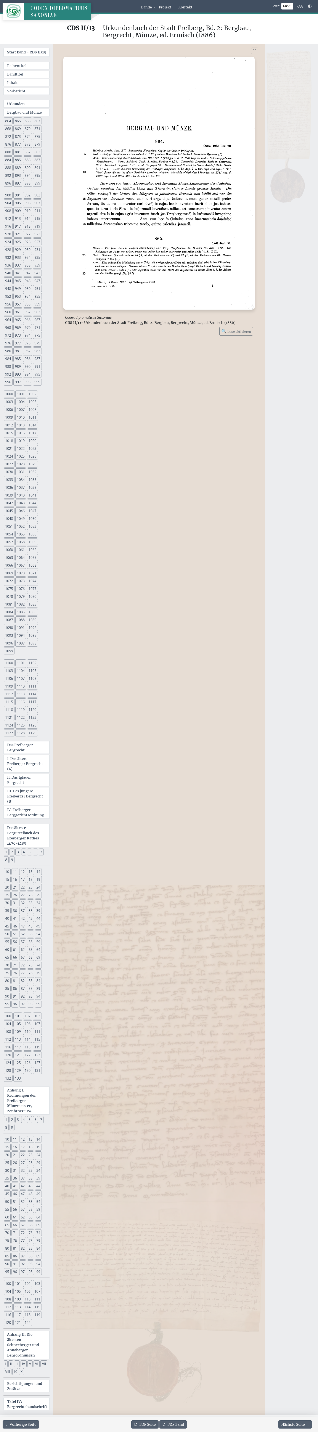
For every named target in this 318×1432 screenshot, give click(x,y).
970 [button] (28, 327)
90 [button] (7, 996)
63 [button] (30, 949)
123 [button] (37, 1055)
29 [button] (38, 895)
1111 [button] (32, 686)
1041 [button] (32, 495)
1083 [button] (32, 604)
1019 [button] (21, 440)
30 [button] (7, 902)
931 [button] (37, 249)
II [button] (11, 1363)
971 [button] (37, 327)
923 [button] (37, 234)
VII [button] (44, 1363)
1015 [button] (9, 433)
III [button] (17, 1363)
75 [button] (7, 973)
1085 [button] (21, 612)
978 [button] (28, 343)
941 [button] (18, 273)
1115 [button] (9, 701)
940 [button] (8, 273)
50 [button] (7, 934)
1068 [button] (32, 565)
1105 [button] (32, 670)
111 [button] (37, 1031)
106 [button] (28, 1023)
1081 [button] (9, 604)
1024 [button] (9, 456)
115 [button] (37, 1039)
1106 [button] (9, 678)
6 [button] (35, 852)
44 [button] (38, 918)
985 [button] (18, 358)
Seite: (276, 6)
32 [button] (23, 902)
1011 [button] (32, 417)
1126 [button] (32, 725)
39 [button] (38, 910)
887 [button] (37, 160)
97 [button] (23, 1004)
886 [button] (28, 160)
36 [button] (15, 910)
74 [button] (38, 965)
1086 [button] (32, 612)
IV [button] (23, 1363)
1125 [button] (21, 725)
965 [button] (18, 319)
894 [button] (28, 175)
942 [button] (28, 273)
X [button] (21, 1371)
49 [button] (38, 926)
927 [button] (37, 241)
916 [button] (8, 226)
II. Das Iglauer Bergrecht (19, 780)
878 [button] (28, 144)
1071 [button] (32, 573)
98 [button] (30, 1004)
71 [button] (15, 965)
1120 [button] (32, 709)
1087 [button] (9, 619)
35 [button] (7, 910)
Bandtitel (15, 74)
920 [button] (8, 234)
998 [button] (28, 382)
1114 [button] (32, 694)
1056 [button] (32, 534)
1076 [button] (21, 588)
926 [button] (28, 241)
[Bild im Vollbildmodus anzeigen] (254, 51)
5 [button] (30, 852)
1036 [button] (9, 487)
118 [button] (28, 1047)
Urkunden (16, 104)
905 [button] (18, 203)
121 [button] (18, 1055)
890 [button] (28, 167)
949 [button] (18, 288)
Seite (147, 1424)
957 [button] (18, 304)
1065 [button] (32, 557)
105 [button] (18, 1023)
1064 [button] (21, 557)
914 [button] (28, 218)
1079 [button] (21, 596)
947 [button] (37, 280)
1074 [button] (32, 581)
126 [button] (28, 1062)
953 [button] (18, 296)
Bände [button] (147, 7)
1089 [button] (32, 619)
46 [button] (15, 926)
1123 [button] (32, 717)
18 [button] (30, 879)
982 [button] (28, 351)
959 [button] (37, 304)
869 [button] (18, 128)
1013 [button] (21, 425)
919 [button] (37, 226)
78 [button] (30, 973)
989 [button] (18, 366)
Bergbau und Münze (24, 112)
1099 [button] (9, 651)
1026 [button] (32, 456)
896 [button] (8, 183)
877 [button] (18, 144)
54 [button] (38, 934)
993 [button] (18, 374)
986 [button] (28, 358)
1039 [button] (9, 495)
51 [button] (15, 934)
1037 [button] (21, 487)
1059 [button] (32, 542)
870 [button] (28, 128)
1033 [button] (9, 479)
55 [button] (7, 941)
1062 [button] (32, 549)
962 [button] (28, 312)
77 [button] (23, 973)
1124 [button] (9, 725)
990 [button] (28, 366)
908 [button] (8, 210)
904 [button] (8, 203)
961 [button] (18, 312)
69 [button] (38, 957)
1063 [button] (9, 557)
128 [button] (8, 1070)
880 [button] (8, 152)
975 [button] (37, 335)
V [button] (30, 1363)
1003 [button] (9, 401)
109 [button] (18, 1031)
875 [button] (37, 136)
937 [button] (18, 265)
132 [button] (8, 1078)
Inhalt (12, 82)
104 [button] (8, 1023)
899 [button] (37, 183)
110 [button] (28, 1031)
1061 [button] (21, 549)
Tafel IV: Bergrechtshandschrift (27, 1404)
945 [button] (18, 280)
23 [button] (30, 887)
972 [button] (8, 335)
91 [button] (15, 996)
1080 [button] (32, 596)
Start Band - (26, 52)
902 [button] (28, 195)
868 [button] (8, 128)
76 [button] (15, 973)
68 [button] (30, 957)
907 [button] (37, 203)
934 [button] (28, 257)
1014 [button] (32, 425)
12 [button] (23, 871)
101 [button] (18, 1016)
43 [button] (30, 918)
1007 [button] (21, 409)
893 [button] (18, 175)
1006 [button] (9, 409)
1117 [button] (32, 701)
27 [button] (23, 895)
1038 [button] (32, 487)
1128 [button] (21, 733)
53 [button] (30, 934)
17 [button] (23, 879)
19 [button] (38, 879)
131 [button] (37, 1070)
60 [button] (7, 949)
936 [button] (8, 265)
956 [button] (8, 304)
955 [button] (37, 296)
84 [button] (38, 980)
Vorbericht (16, 91)
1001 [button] (21, 394)
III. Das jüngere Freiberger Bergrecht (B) (25, 796)
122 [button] (28, 1055)
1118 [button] (9, 709)
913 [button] (18, 218)
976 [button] (8, 343)
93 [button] (30, 996)
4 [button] (24, 852)
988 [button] (8, 366)
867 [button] (37, 121)
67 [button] (23, 957)
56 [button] (15, 941)
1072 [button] (9, 581)
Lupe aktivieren (236, 331)
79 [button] (38, 973)
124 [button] (8, 1062)
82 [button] (23, 980)
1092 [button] (32, 627)
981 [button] (18, 351)
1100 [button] (9, 663)
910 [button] (28, 210)
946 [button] (28, 280)
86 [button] (15, 988)
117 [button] (18, 1047)
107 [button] (37, 1023)
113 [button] (18, 1039)
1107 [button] (21, 678)
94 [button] (38, 996)
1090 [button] (9, 627)
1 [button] (6, 852)
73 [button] (30, 965)
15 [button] (7, 879)
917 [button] (18, 226)
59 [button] (38, 941)
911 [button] (37, 210)
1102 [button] (32, 663)
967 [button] (37, 319)
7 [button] (41, 852)
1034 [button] (21, 479)
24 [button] (38, 887)
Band (175, 1424)
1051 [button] (9, 526)
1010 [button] (21, 417)
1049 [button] (21, 518)
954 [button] (28, 296)
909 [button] (18, 210)
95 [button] (7, 1004)
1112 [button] (9, 694)
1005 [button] (32, 401)
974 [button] (28, 335)
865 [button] (18, 121)
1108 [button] (32, 678)
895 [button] (37, 175)
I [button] (5, 1363)
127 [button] (37, 1062)
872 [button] (8, 136)
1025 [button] (21, 456)
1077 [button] (32, 588)
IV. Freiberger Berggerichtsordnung (25, 812)
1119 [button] (21, 709)
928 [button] (8, 249)
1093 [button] (9, 635)
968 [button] (8, 327)
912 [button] (8, 218)
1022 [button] (21, 448)
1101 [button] (21, 663)
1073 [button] (21, 581)
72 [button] (23, 965)
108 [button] (8, 1031)
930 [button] (28, 249)
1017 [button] (32, 433)
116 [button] (8, 1047)
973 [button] (18, 335)
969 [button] (18, 327)
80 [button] (7, 980)
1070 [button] (21, 573)
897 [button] (18, 183)
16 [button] (15, 879)
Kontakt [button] (185, 7)
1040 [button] (21, 495)
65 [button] (7, 957)
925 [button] (18, 241)
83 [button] (30, 980)
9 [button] (12, 859)
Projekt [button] (165, 7)
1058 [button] (21, 542)
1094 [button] (21, 635)
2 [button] (12, 852)
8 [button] (6, 859)
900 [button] (8, 195)
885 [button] (18, 160)
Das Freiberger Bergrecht (20, 747)
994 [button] (28, 374)
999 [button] (37, 382)
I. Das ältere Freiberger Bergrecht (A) (25, 763)
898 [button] (28, 183)
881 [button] (18, 152)
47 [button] (23, 926)
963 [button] (37, 312)
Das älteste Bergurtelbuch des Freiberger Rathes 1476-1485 (23, 835)
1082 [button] (21, 604)
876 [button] (8, 144)
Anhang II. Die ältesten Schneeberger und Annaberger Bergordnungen (23, 1344)
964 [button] (8, 319)
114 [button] (28, 1039)
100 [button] (8, 1016)
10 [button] (7, 871)
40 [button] (7, 918)
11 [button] (15, 871)
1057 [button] (9, 542)
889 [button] (18, 167)
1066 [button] (9, 565)
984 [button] (8, 358)
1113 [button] (21, 694)
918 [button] (28, 226)
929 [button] (18, 249)
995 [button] (37, 374)
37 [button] (23, 910)
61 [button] (15, 949)
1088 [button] (21, 619)
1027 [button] (9, 464)
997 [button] (18, 382)
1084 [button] (9, 612)
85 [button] (7, 988)
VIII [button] (7, 1371)
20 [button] (7, 887)
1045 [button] (9, 510)
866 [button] (28, 121)
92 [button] (23, 996)
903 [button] (37, 195)
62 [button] (23, 949)
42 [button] (23, 918)
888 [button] (8, 167)
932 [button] (8, 257)
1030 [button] (9, 471)
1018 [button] (9, 440)
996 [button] (8, 382)
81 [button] (15, 980)
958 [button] (28, 304)
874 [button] (28, 136)
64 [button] (38, 949)
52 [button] (23, 934)
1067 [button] (21, 565)
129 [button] (18, 1070)
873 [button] (18, 136)
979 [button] (37, 343)
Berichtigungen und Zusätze (24, 1386)
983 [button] (37, 351)
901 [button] (18, 195)
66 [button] (15, 957)
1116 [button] (21, 701)
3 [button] (18, 852)
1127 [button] (9, 733)
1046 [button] (21, 510)
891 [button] (37, 167)
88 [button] (30, 988)
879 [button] (37, 144)
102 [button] (28, 1016)
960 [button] (8, 312)
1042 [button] (9, 503)
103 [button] (37, 1016)
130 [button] (28, 1070)
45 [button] (7, 926)
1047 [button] (32, 510)
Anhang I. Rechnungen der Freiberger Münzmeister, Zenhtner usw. (21, 1100)
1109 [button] (9, 686)
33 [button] (30, 902)
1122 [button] (21, 717)
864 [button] (8, 121)
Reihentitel (16, 66)
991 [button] (37, 366)
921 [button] (18, 234)
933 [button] (18, 257)
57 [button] (23, 941)
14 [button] (38, 871)
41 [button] (15, 918)
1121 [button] (9, 717)
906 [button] (28, 203)
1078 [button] (9, 596)
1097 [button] (21, 643)
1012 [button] (9, 425)
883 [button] (37, 152)
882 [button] (28, 152)
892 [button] (8, 175)
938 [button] (28, 265)
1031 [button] (21, 471)
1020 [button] (32, 440)
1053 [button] (32, 526)
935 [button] (37, 257)
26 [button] (15, 895)
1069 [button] (9, 573)
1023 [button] (32, 448)
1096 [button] (9, 643)
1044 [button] (32, 503)
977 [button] (18, 343)
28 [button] (30, 895)
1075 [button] (9, 588)
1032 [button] (32, 471)
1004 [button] (21, 401)
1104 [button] (21, 670)
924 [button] (8, 241)
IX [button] (15, 1371)
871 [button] (37, 128)
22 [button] (23, 887)
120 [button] (8, 1055)
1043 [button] (21, 503)
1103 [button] (9, 670)
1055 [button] (21, 534)
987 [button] (37, 358)
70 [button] (7, 965)
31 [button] (15, 902)
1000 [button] (9, 394)
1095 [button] (32, 635)
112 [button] (8, 1039)
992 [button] (8, 374)
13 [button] (30, 871)
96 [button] (15, 1004)
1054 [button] (9, 534)
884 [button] (8, 160)
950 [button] (28, 288)
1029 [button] (32, 464)
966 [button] (28, 319)
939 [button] (37, 265)
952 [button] (8, 296)
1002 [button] (32, 394)
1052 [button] (21, 526)
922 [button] (28, 234)
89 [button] (38, 988)
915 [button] (37, 218)
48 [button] (30, 926)
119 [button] (37, 1047)
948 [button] (8, 288)
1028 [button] (21, 464)
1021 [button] (9, 448)
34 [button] (38, 902)
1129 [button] (32, 733)
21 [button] (15, 887)
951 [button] (37, 288)
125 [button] (18, 1062)
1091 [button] (21, 627)
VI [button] (36, 1363)
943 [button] (37, 273)
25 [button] (7, 895)
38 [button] (30, 910)
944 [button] (8, 280)
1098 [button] (32, 643)
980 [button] (8, 351)
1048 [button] (9, 518)
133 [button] (18, 1078)
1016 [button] (21, 433)
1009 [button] (9, 417)
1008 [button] (32, 409)
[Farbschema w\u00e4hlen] (309, 6)
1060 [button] (9, 549)
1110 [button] (21, 686)
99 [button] (38, 1004)
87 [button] (23, 988)
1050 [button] (32, 518)
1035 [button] (32, 479)
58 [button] (30, 941)
